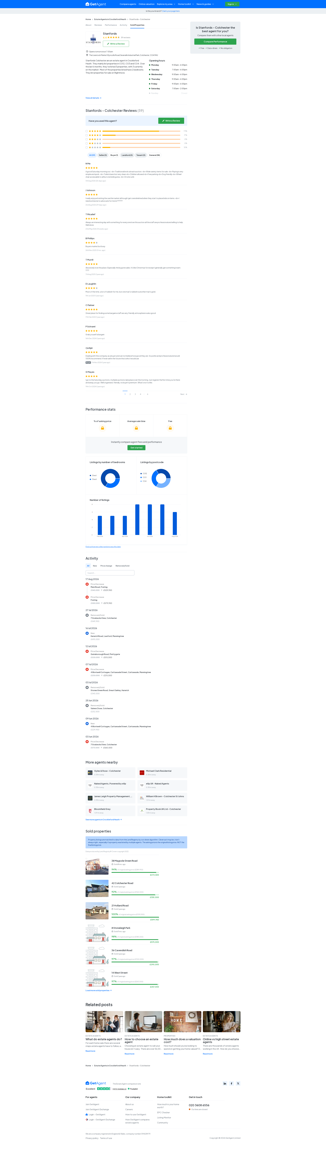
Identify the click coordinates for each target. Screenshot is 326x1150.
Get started (136, 447)
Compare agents (128, 4)
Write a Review (117, 43)
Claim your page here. (171, 11)
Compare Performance (215, 41)
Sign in (231, 4)
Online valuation (146, 4)
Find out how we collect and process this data (103, 547)
